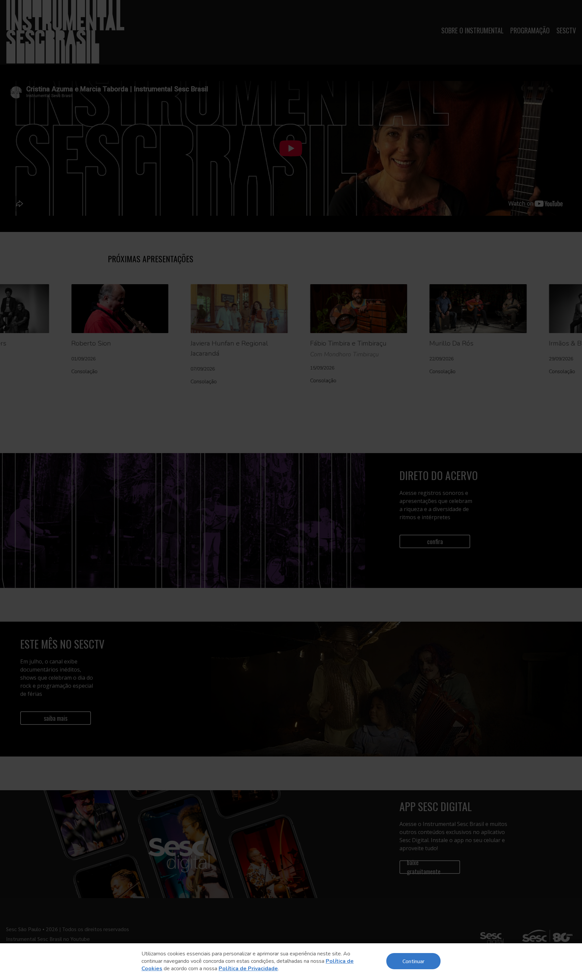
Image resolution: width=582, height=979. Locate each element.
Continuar (413, 961)
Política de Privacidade (248, 968)
